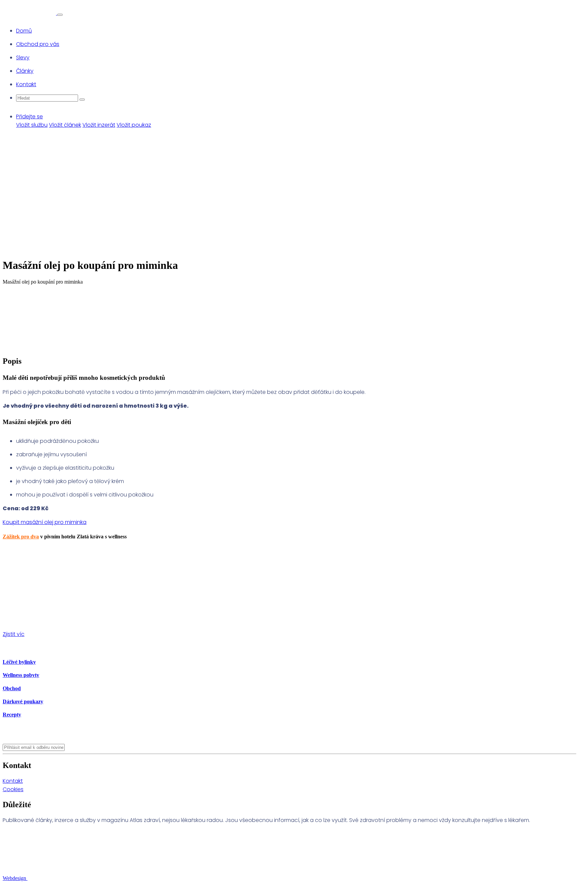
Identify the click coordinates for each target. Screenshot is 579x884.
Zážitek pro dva (21, 536)
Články (25, 71)
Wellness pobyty (21, 675)
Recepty (12, 714)
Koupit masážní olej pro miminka (44, 522)
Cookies (13, 789)
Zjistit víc (13, 634)
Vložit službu (32, 125)
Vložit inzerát (98, 125)
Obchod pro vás (37, 44)
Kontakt (26, 84)
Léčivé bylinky (19, 662)
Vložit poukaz (134, 125)
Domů (24, 31)
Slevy (22, 57)
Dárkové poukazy (23, 701)
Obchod (12, 688)
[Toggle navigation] (60, 15)
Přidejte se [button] (29, 116)
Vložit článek (65, 125)
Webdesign (15, 878)
